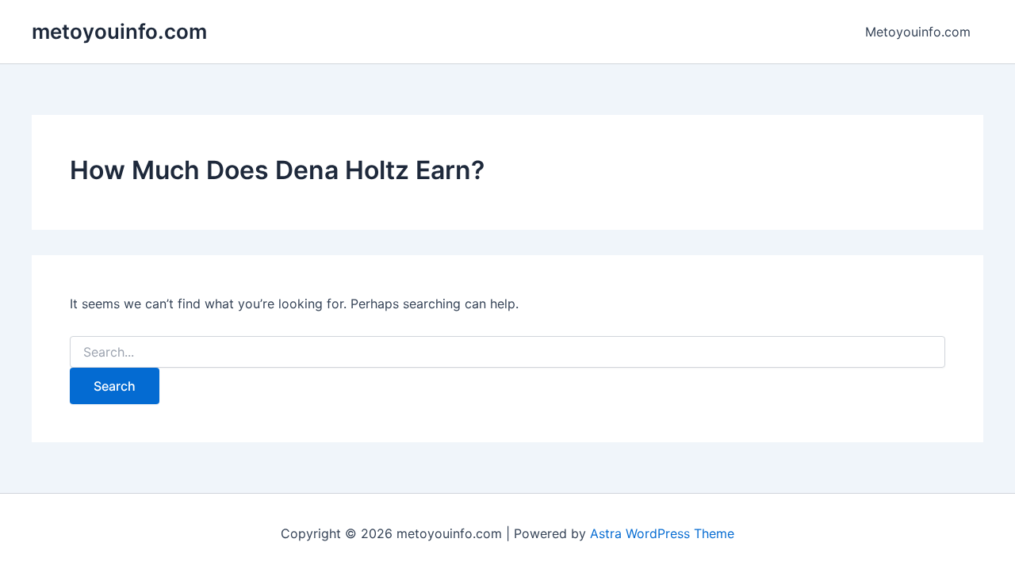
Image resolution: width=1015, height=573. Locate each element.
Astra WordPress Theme (662, 533)
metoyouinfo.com (119, 31)
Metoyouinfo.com (918, 32)
